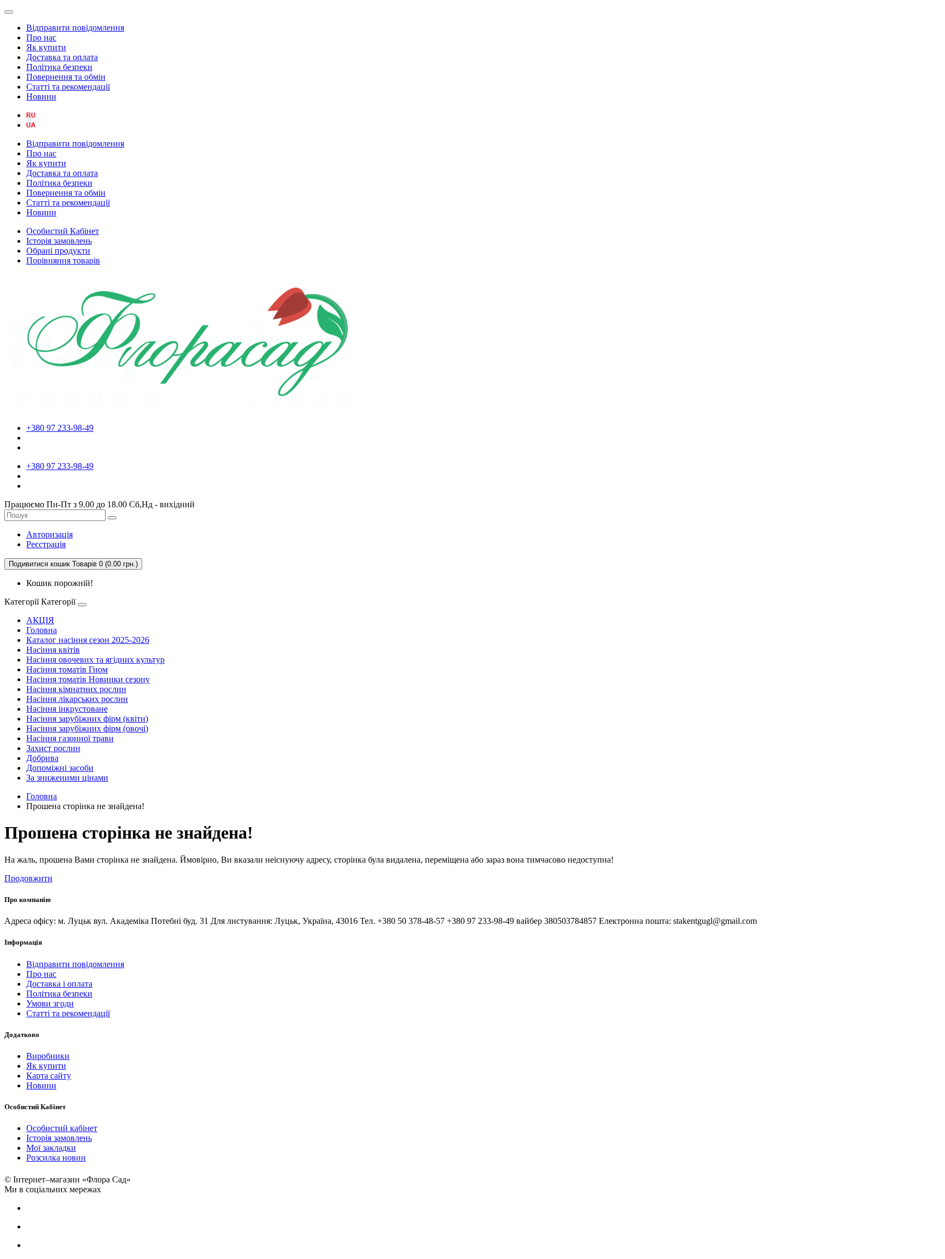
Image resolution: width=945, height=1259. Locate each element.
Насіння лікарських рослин (77, 699)
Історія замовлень (59, 240)
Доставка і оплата (59, 983)
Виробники (47, 1056)
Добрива (42, 758)
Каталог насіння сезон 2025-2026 (87, 640)
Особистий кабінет (61, 1128)
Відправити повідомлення (75, 27)
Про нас (41, 37)
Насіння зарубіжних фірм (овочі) (87, 728)
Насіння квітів (53, 649)
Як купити (46, 47)
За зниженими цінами (67, 777)
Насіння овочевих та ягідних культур (95, 659)
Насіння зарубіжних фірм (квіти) (87, 718)
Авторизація (49, 534)
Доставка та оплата (62, 57)
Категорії (21, 601)
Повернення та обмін (66, 76)
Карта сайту (48, 1075)
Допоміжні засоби (60, 767)
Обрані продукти (58, 250)
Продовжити (28, 878)
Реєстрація (46, 544)
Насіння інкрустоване (67, 708)
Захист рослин (53, 748)
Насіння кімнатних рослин (76, 689)
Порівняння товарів (63, 260)
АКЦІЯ (40, 620)
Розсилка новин (56, 1157)
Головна (41, 630)
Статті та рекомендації (68, 86)
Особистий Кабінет (62, 231)
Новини (41, 96)
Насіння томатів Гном (67, 669)
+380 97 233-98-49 (60, 427)
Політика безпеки (59, 67)
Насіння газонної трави (70, 738)
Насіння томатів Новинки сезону (88, 679)
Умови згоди (50, 1003)
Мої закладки (51, 1147)
